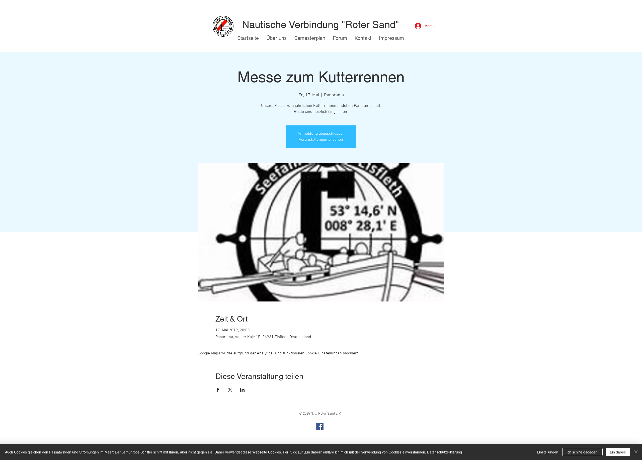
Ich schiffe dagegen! (582, 451)
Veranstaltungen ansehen (321, 139)
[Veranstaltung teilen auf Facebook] (217, 390)
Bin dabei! (618, 451)
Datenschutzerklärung (444, 451)
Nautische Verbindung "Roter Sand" (320, 24)
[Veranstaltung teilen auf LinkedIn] (242, 390)
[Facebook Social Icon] (320, 426)
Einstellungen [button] (547, 451)
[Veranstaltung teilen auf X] (230, 390)
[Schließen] (636, 452)
